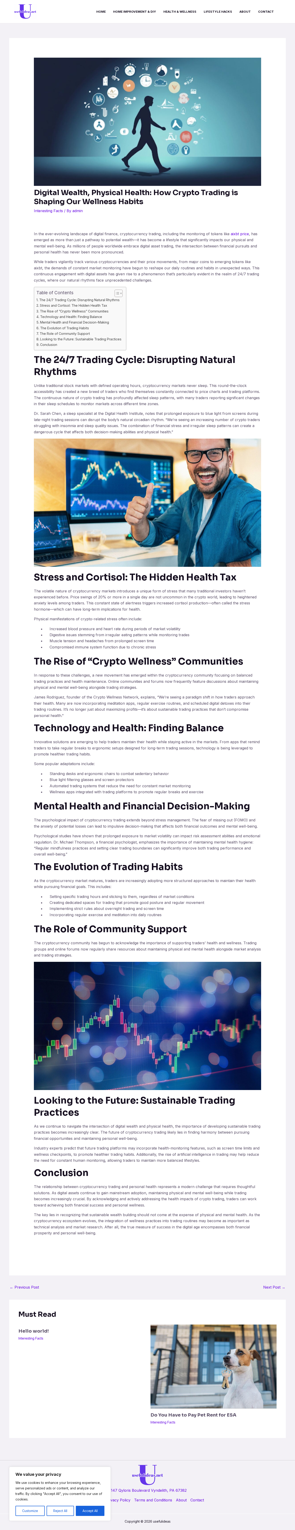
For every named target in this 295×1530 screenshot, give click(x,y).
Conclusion (48, 345)
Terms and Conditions (153, 1500)
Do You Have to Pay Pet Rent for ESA (193, 1415)
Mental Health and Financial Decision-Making (74, 322)
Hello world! (33, 1331)
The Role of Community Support (65, 334)
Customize (30, 1511)
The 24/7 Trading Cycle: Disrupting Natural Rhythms (79, 300)
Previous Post (24, 1287)
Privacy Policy (118, 1500)
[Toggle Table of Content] (116, 293)
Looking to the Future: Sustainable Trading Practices (80, 339)
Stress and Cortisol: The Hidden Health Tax (73, 305)
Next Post (274, 1287)
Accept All (90, 1511)
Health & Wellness (179, 11)
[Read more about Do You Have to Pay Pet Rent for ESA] (213, 1366)
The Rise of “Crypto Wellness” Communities (74, 311)
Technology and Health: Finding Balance (71, 317)
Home (101, 11)
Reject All (60, 1511)
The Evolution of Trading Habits (64, 328)
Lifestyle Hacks (218, 11)
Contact (266, 11)
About (245, 11)
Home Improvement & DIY (134, 11)
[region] (60, 1494)
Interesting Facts (48, 210)
